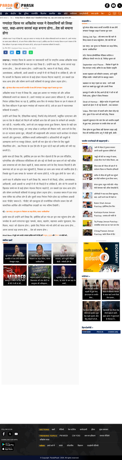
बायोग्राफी (83, 429)
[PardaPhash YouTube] (113, 7)
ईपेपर (93, 429)
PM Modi (64, 436)
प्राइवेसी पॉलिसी (93, 446)
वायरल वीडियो (104, 436)
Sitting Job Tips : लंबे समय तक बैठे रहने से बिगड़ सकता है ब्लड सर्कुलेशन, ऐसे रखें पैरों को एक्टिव (99, 40)
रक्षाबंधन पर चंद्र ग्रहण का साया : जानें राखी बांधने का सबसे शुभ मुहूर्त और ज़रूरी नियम (99, 85)
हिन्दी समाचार (4, 18)
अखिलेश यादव (44, 440)
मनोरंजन (73, 13)
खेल (59, 13)
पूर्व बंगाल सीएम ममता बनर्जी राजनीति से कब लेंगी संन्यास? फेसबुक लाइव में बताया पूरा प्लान (34, 87)
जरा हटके (94, 13)
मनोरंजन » (86, 276)
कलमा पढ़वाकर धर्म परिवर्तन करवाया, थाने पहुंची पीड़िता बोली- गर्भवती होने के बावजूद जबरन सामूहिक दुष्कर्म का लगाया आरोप (100, 77)
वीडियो (61, 429)
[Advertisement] (40, 310)
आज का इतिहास (89, 436)
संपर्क (61, 446)
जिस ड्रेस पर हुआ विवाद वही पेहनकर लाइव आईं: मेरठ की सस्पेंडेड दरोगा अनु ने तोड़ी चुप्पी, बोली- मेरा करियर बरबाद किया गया (100, 133)
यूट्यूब (50, 235)
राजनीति (34, 13)
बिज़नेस (43, 13)
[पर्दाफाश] (16, 9)
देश (20, 13)
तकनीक (51, 13)
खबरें (53, 429)
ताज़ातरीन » (86, 21)
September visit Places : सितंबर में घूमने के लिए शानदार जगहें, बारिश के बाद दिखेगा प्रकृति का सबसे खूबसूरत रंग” (100, 68)
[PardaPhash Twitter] (119, 7)
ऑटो (65, 13)
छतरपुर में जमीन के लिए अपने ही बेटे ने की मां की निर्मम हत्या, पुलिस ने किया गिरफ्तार (100, 94)
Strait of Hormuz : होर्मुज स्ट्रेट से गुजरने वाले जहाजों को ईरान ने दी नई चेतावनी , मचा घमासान (101, 103)
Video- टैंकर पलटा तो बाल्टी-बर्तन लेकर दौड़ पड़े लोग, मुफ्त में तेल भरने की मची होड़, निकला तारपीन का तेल (100, 114)
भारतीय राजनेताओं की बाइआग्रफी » (95, 141)
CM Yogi (76, 436)
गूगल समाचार (103, 429)
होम (6, 13)
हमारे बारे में (51, 446)
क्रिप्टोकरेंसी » (87, 327)
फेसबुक (45, 235)
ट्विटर (57, 235)
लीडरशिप (70, 446)
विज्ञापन (80, 446)
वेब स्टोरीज (72, 429)
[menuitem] (6, 14)
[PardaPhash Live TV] (114, 14)
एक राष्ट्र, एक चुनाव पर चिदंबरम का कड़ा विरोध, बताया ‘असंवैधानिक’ (28, 211)
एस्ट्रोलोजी (83, 13)
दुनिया (26, 13)
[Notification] (109, 14)
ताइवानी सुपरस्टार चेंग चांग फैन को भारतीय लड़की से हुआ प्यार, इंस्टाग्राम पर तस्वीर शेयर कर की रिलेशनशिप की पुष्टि (101, 123)
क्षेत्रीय (13, 13)
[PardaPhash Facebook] (107, 7)
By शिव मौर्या (7, 48)
